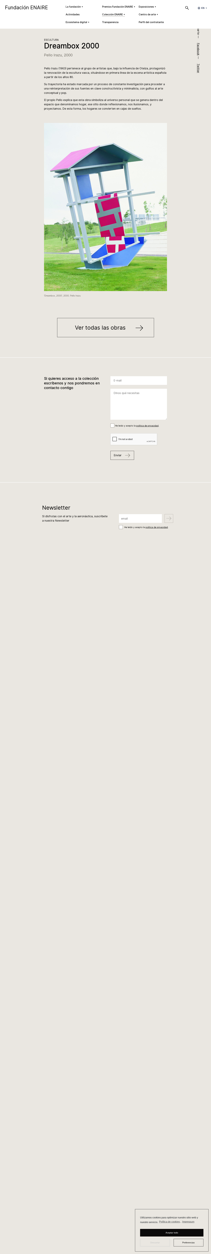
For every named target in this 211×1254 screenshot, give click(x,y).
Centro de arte (147, 14)
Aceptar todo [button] (172, 1232)
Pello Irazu (53, 55)
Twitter (198, 68)
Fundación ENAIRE (26, 7)
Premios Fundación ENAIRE (117, 6)
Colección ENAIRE (112, 14)
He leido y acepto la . (137, 426)
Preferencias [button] (188, 1242)
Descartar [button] (155, 1242)
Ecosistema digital (76, 22)
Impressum (188, 1221)
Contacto (106, 619)
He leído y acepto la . (146, 527)
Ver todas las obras (101, 327)
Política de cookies (169, 1221)
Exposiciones (146, 6)
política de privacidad (147, 426)
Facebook (198, 49)
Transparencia (110, 22)
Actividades (73, 14)
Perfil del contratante (151, 22)
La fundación (73, 6)
